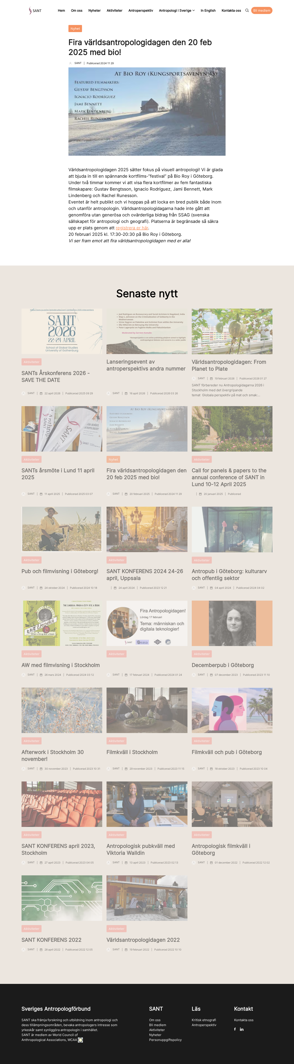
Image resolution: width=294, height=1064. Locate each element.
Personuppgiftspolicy (165, 1040)
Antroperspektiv (204, 1025)
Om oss (155, 1020)
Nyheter (155, 1035)
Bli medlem (157, 1025)
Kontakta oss (244, 1020)
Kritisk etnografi (204, 1020)
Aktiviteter (157, 1030)
